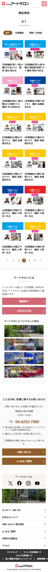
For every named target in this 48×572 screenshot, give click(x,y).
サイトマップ (12, 552)
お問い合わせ (24, 452)
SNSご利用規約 (22, 555)
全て (8, 32)
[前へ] (7, 260)
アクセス (6, 545)
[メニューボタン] (44, 3)
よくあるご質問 (24, 461)
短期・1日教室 (35, 32)
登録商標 (41, 558)
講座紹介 (24, 301)
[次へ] (41, 260)
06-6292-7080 (27, 421)
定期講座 (19, 32)
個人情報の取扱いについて (17, 558)
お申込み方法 (24, 310)
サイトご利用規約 (30, 552)
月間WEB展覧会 (9, 538)
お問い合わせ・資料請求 (13, 524)
